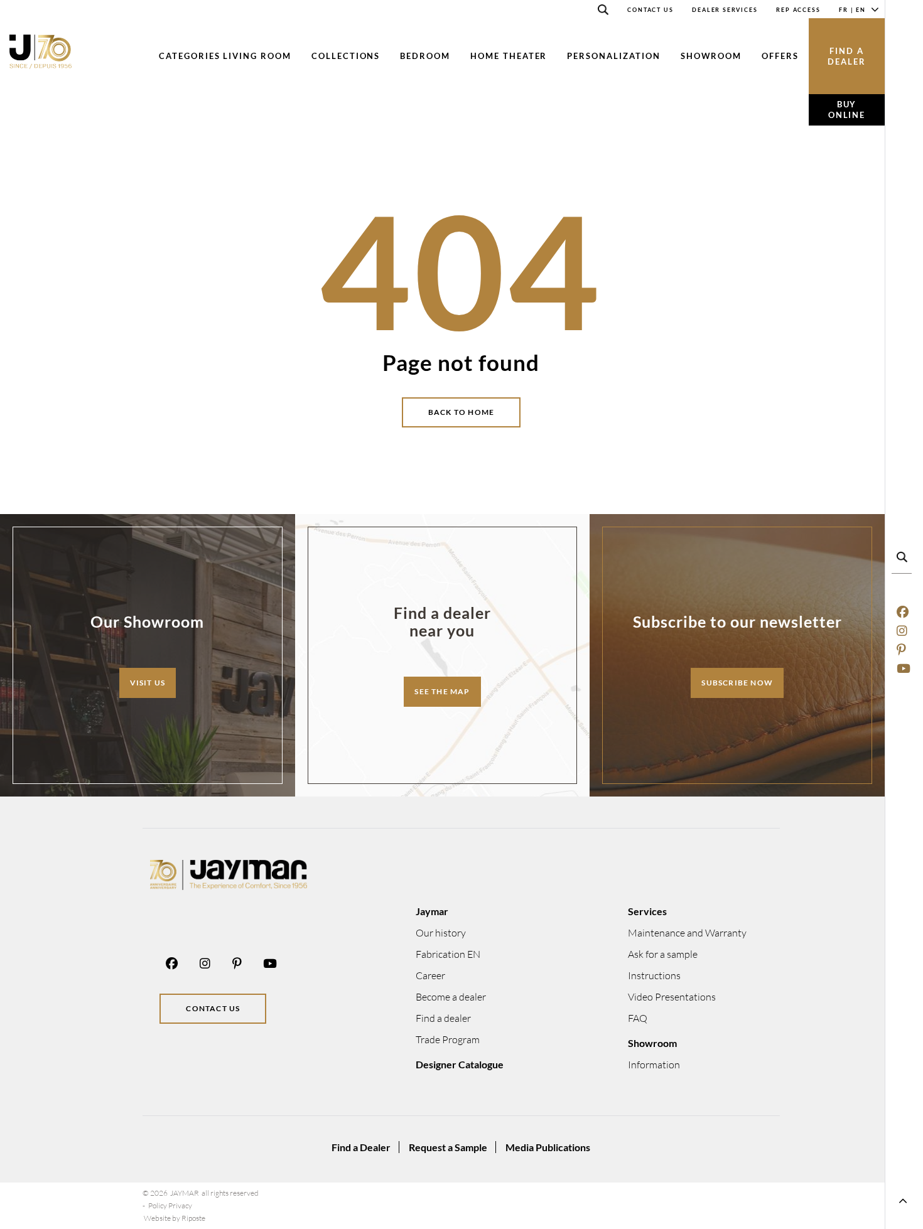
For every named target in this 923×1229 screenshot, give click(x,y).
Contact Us (650, 9)
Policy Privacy (170, 1205)
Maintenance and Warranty (687, 932)
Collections (345, 56)
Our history (441, 932)
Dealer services (724, 9)
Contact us (213, 1008)
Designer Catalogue (460, 1064)
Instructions (654, 975)
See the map (442, 691)
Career (430, 975)
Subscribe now (737, 682)
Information (654, 1064)
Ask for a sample (663, 954)
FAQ (637, 1018)
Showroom (711, 56)
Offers (780, 56)
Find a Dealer (361, 1147)
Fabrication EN (448, 954)
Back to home (461, 412)
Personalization (613, 56)
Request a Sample (448, 1147)
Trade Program (448, 1039)
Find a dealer (847, 56)
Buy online (847, 109)
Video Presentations (672, 996)
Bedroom (425, 56)
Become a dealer (451, 996)
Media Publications (547, 1147)
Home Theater (508, 56)
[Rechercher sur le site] (603, 11)
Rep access (798, 9)
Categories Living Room (225, 56)
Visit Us (148, 682)
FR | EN (852, 9)
